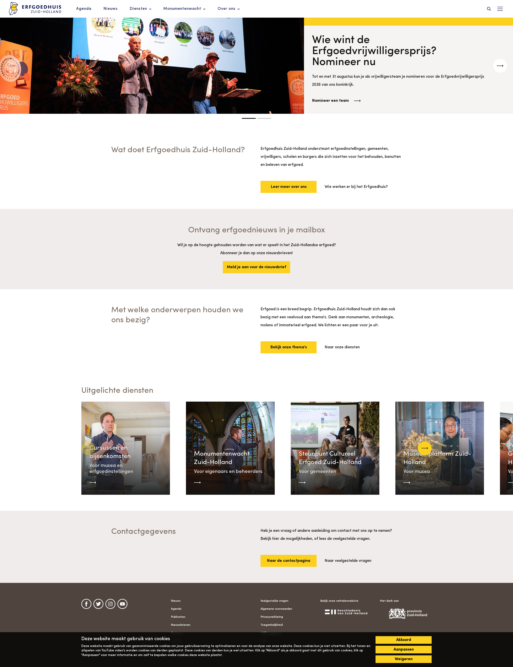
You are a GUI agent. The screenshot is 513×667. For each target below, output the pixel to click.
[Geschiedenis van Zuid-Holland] (346, 611)
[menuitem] (83, 9)
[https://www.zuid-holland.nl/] (406, 613)
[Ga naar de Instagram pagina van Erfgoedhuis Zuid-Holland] (110, 604)
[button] (249, 118)
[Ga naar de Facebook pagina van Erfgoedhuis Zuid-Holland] (86, 604)
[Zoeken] (489, 9)
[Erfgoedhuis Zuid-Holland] (35, 9)
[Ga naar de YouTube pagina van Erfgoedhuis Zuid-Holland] (122, 604)
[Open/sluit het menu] (500, 9)
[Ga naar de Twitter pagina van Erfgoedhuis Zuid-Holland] (98, 604)
